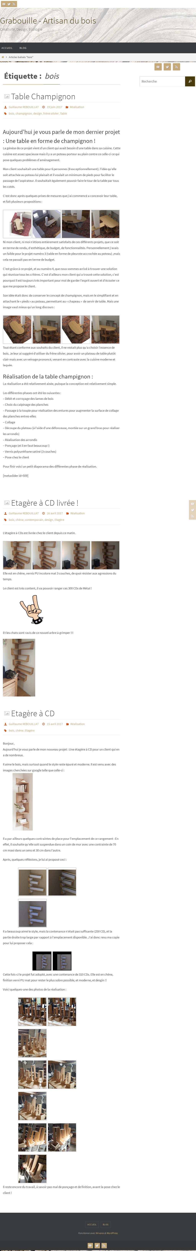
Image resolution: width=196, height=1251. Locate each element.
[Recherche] (190, 81)
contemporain (34, 516)
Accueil (92, 1218)
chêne (20, 516)
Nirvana (100, 1226)
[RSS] (14, 4)
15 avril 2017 (55, 719)
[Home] (3, 57)
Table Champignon (43, 96)
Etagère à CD (33, 709)
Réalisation (77, 106)
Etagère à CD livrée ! (44, 500)
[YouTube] (4, 4)
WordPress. (112, 1226)
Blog (106, 1218)
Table (63, 112)
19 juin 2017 (54, 106)
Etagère (59, 516)
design (37, 112)
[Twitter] (9, 4)
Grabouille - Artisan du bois (48, 20)
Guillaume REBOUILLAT (24, 106)
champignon (24, 112)
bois (11, 112)
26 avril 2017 (55, 511)
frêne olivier (51, 112)
